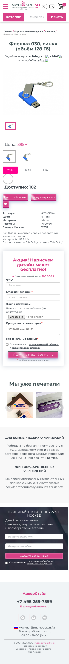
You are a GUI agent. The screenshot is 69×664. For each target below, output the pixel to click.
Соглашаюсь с (34, 346)
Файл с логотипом (18, 304)
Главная (8, 31)
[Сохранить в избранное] (6, 204)
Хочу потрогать (44, 197)
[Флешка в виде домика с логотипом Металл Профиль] (19, 405)
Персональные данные (22, 338)
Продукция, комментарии (24, 323)
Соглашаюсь (31, 562)
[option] (33, 92)
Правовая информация (34, 645)
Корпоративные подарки (28, 31)
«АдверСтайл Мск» (44, 643)
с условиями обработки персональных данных (40, 562)
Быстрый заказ (15, 197)
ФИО (9, 279)
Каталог (13, 17)
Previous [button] (9, 408)
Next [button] (60, 408)
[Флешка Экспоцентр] (49, 405)
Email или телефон (19, 291)
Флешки (50, 31)
